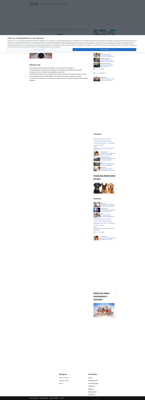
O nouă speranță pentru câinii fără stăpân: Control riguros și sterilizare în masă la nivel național (56, 76)
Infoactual (91, 389)
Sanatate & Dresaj (64, 380)
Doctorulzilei (91, 394)
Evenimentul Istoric (93, 383)
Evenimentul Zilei (93, 380)
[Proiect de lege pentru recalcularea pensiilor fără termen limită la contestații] (97, 169)
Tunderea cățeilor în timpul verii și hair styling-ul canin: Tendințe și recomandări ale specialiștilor (56, 70)
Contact (62, 398)
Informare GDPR (53, 398)
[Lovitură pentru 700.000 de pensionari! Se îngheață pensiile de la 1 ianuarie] (97, 205)
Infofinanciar (91, 386)
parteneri (15, 40)
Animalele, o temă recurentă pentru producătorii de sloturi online (48, 72)
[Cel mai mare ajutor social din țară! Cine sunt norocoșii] (97, 79)
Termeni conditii (33, 398)
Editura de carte (92, 391)
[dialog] (72, 44)
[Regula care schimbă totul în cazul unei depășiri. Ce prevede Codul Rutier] (97, 164)
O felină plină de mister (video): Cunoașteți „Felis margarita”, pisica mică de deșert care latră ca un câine (58, 74)
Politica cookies (43, 398)
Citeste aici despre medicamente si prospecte (102, 296)
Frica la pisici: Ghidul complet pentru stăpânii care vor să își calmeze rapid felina (52, 68)
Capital (90, 377)
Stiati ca (61, 383)
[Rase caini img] (104, 193)
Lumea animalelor (64, 377)
